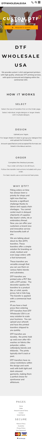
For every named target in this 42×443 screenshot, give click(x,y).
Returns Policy (21, 424)
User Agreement (21, 430)
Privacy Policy (21, 428)
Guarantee (21, 426)
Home (21, 406)
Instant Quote (21, 415)
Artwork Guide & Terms (21, 411)
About (22, 146)
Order (21, 408)
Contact (21, 413)
